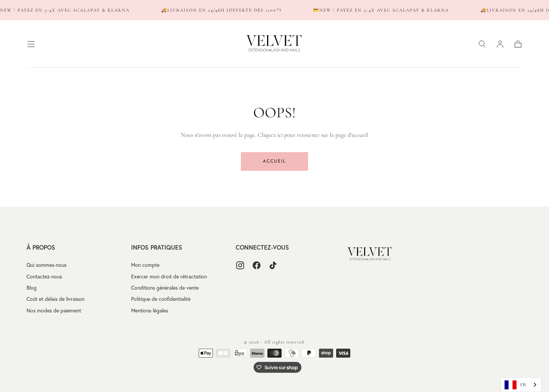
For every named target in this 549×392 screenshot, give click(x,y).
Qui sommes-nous (46, 265)
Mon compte (145, 265)
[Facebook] (256, 265)
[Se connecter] (500, 44)
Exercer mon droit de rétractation (169, 276)
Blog (32, 287)
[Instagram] (240, 265)
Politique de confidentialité (160, 299)
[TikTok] (273, 265)
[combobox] (521, 384)
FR (523, 385)
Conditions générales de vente (165, 287)
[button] (31, 44)
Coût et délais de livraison (55, 299)
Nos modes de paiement (54, 310)
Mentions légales (149, 310)
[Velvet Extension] (370, 254)
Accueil (274, 161)
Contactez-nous (44, 276)
